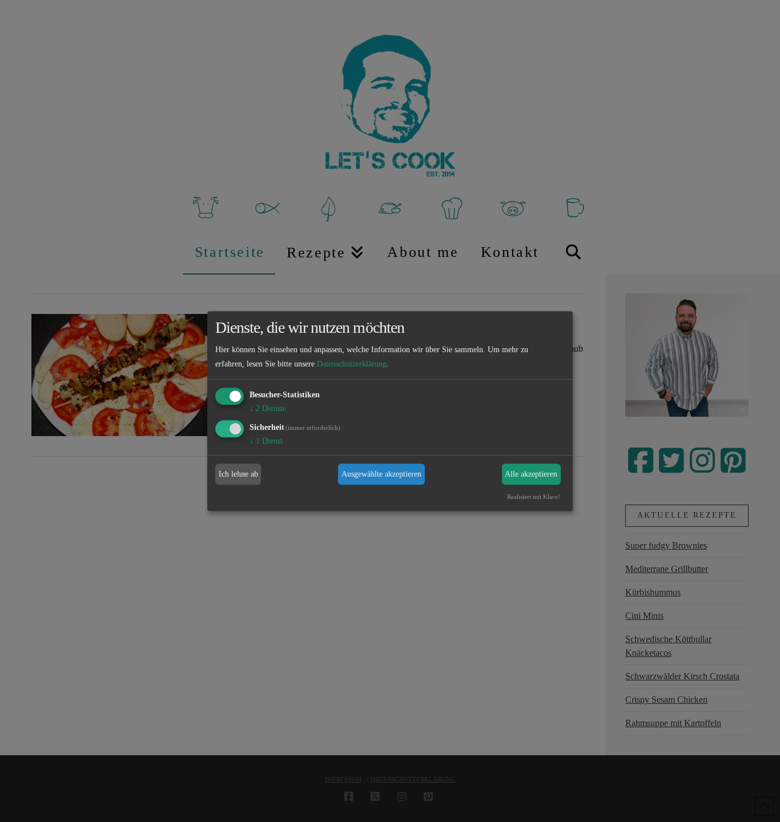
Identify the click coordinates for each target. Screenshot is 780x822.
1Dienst (266, 441)
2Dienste (268, 408)
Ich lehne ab (238, 474)
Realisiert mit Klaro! (533, 497)
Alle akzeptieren (531, 474)
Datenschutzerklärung (352, 364)
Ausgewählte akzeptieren (381, 474)
